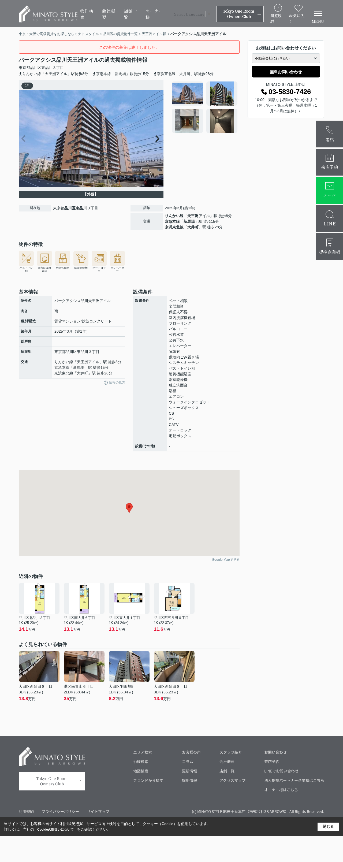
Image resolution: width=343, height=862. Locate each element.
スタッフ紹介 (230, 752)
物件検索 (87, 14)
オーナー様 (154, 14)
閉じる (328, 826)
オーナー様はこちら (281, 789)
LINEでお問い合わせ (281, 771)
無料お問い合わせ (286, 71)
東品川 (47, 67)
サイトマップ (98, 811)
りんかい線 (174, 216)
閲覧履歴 (276, 18)
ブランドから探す (148, 780)
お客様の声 (191, 752)
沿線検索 (140, 761)
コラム (187, 761)
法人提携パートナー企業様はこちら (294, 780)
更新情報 (189, 771)
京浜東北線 (174, 227)
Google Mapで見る (226, 560)
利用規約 (26, 811)
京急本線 (172, 221)
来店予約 (271, 761)
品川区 (35, 67)
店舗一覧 (130, 14)
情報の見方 (117, 382)
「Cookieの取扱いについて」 (55, 829)
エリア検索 (142, 752)
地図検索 (140, 771)
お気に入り (296, 18)
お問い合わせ (275, 752)
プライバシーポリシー (60, 811)
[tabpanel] (205, 107)
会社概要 (108, 14)
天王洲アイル (198, 216)
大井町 (193, 227)
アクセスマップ (232, 780)
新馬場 (189, 221)
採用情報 (189, 780)
